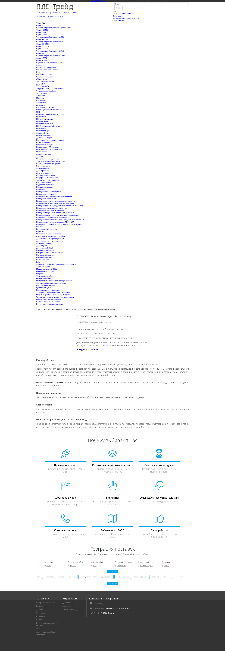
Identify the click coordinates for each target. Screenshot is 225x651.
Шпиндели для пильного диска (48, 192)
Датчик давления (43, 168)
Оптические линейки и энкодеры (49, 234)
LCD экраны (41, 117)
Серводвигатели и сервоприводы (49, 63)
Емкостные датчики (44, 166)
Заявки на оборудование (72, 610)
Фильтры (39, 227)
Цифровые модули (43, 288)
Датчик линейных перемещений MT (50, 241)
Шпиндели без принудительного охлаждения (54, 196)
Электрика (40, 613)
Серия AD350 (41, 58)
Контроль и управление (122, 14)
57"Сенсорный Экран (44, 77)
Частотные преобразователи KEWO (50, 56)
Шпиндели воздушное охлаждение (50, 210)
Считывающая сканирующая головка (51, 283)
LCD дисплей (41, 152)
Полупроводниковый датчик (47, 178)
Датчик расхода (42, 171)
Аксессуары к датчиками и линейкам (50, 236)
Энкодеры (40, 65)
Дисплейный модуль (44, 138)
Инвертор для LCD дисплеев (47, 147)
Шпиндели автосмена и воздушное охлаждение (55, 203)
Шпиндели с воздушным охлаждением (51, 208)
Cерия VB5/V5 (118, 21)
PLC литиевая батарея (45, 107)
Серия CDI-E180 (42, 49)
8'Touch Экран (41, 79)
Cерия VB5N (41, 23)
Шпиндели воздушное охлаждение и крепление (55, 213)
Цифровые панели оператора (48, 290)
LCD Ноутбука (41, 128)
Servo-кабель (41, 103)
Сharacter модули (43, 142)
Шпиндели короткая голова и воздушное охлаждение (57, 215)
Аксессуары (41, 96)
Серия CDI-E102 (42, 46)
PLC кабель (41, 100)
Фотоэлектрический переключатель (50, 161)
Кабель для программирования (48, 110)
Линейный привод (43, 267)
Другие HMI (40, 84)
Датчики (39, 157)
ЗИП (38, 112)
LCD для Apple (42, 121)
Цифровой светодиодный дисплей (50, 140)
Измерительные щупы (45, 255)
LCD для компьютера (44, 119)
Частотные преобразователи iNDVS (50, 51)
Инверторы (117, 16)
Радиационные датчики (45, 175)
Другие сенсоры (42, 173)
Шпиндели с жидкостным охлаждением (52, 217)
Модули (39, 274)
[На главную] (39, 309)
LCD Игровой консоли (44, 135)
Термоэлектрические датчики (48, 180)
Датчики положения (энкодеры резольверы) (53, 292)
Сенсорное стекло (43, 154)
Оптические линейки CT (45, 278)
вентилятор (40, 105)
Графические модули (44, 145)
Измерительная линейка (45, 250)
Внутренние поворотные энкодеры (49, 304)
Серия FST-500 (42, 30)
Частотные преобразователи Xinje (126, 18)
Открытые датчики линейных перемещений (53, 295)
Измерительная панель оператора (49, 253)
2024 (38, 629)
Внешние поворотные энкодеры (48, 302)
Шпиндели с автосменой (46, 199)
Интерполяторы (42, 260)
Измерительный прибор (45, 257)
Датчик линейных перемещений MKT (50, 239)
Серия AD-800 (41, 60)
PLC (38, 72)
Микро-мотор (41, 98)
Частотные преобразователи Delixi (50, 42)
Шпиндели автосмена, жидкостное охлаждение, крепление (59, 206)
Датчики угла (41, 246)
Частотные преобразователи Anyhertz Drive (53, 28)
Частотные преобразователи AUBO (50, 37)
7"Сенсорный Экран (44, 86)
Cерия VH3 (40, 25)
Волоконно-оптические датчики (48, 164)
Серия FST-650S (42, 32)
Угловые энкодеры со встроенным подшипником (55, 297)
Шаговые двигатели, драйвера (48, 70)
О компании (67, 606)
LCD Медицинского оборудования (49, 126)
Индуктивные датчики (45, 185)
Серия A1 (40, 231)
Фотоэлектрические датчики (47, 159)
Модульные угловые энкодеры (48, 299)
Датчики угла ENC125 (45, 248)
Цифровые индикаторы (45, 285)
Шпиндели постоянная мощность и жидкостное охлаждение (60, 220)
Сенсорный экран (43, 133)
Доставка (66, 603)
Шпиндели (40, 189)
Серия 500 (40, 53)
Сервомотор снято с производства (50, 114)
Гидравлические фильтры (46, 229)
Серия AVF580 (42, 39)
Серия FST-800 (42, 35)
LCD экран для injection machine (49, 149)
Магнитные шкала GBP (45, 271)
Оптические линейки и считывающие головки (54, 281)
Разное (39, 620)
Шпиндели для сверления (46, 194)
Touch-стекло (41, 93)
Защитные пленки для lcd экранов (49, 89)
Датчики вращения (43, 243)
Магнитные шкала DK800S (46, 269)
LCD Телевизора (42, 131)
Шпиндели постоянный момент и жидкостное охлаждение (59, 224)
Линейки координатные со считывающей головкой (56, 264)
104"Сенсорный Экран (45, 82)
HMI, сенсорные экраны (45, 75)
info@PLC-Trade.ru (107, 613)
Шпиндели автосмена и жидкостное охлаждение (55, 201)
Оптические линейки (44, 276)
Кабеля (39, 262)
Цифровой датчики (43, 182)
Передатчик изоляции (44, 187)
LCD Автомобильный (44, 124)
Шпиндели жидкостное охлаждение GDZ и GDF (55, 222)
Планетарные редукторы (46, 67)
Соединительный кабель (46, 91)
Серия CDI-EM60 (42, 44)
